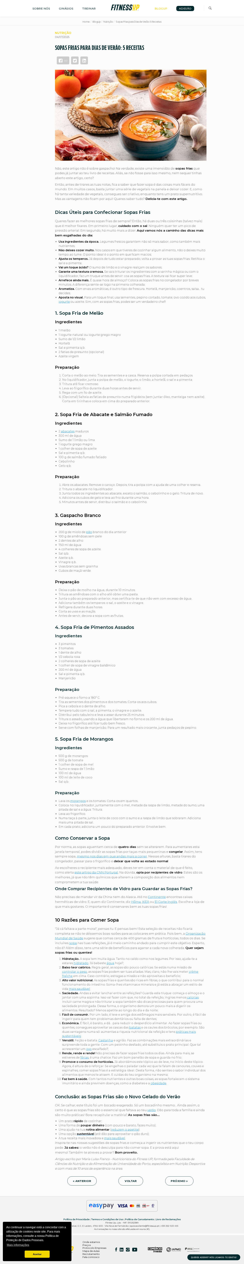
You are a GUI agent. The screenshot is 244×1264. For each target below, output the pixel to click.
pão (89, 532)
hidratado (81, 963)
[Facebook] (116, 1249)
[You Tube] (134, 1249)
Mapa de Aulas (91, 1251)
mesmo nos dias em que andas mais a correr (112, 856)
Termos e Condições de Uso (107, 1219)
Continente (157, 897)
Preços (87, 1245)
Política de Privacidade (76, 1219)
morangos (78, 801)
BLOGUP (161, 8)
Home (86, 21)
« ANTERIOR (82, 1181)
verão (151, 1110)
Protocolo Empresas (94, 1247)
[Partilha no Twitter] (75, 60)
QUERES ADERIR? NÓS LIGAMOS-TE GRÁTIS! (214, 1257)
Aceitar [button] (37, 1254)
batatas (135, 1027)
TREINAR (89, 8)
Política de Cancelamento (139, 1219)
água (110, 963)
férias (84, 1057)
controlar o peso (74, 971)
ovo (89, 1049)
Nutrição (108, 21)
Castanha (105, 1040)
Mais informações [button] (18, 1244)
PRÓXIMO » (179, 1181)
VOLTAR (131, 1181)
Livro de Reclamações (168, 1219)
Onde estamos (91, 1242)
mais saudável (79, 989)
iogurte (64, 301)
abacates (67, 431)
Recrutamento (91, 1254)
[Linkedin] (121, 1249)
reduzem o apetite (125, 1129)
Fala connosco (91, 1257)
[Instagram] (128, 1249)
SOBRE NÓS (41, 8)
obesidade (158, 1083)
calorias (193, 997)
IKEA (145, 902)
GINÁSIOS (66, 8)
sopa (73, 943)
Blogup (97, 21)
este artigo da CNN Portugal (96, 872)
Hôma (136, 902)
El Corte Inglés (166, 902)
